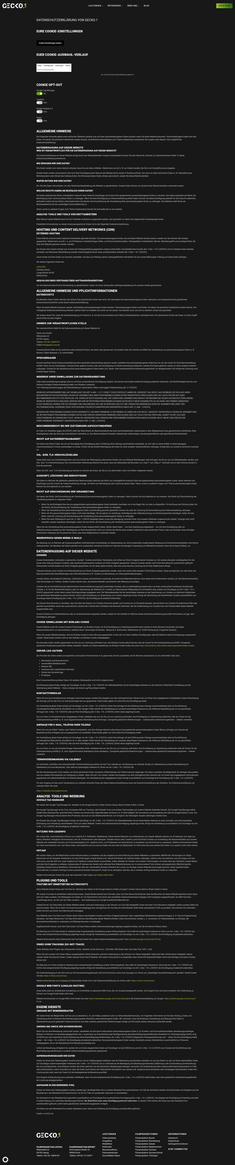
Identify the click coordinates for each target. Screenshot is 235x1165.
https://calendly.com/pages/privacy (51, 791)
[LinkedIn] (187, 1153)
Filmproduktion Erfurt (82, 1147)
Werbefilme (107, 1144)
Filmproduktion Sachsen (145, 1150)
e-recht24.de (48, 1113)
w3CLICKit (40, 267)
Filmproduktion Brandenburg (147, 1141)
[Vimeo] (183, 1153)
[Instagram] (174, 1153)
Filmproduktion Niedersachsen (148, 1147)
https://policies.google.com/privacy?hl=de (142, 939)
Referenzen (114, 6)
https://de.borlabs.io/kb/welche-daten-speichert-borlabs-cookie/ (167, 645)
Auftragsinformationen (178, 1144)
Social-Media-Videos (111, 1155)
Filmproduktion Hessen (145, 1144)
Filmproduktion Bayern (145, 1138)
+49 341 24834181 (51, 342)
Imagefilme (107, 1141)
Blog (146, 6)
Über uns (132, 6)
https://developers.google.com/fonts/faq (106, 998)
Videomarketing (109, 1138)
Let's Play (224, 6)
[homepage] (14, 5)
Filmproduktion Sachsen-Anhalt (148, 1153)
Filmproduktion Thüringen (146, 1155)
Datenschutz (173, 1141)
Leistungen (94, 6)
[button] (5, 1159)
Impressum (173, 1138)
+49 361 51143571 (84, 1155)
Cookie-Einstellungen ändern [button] (50, 43)
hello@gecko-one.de (51, 345)
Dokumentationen (110, 1153)
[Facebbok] (170, 1153)
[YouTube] (178, 1153)
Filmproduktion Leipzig (49, 1147)
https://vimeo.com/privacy (55, 976)
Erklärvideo (107, 1147)
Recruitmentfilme (109, 1150)
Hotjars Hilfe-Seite (105, 875)
